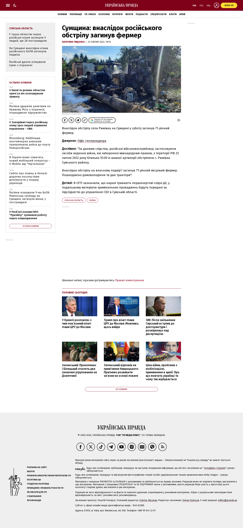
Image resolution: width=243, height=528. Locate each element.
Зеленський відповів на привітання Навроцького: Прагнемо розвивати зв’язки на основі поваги (121, 370)
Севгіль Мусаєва (148, 500)
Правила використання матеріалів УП (49, 475)
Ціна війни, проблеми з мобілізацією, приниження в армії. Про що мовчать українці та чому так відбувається (162, 372)
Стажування (34, 496)
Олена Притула (190, 500)
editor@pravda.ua (227, 500)
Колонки (104, 14)
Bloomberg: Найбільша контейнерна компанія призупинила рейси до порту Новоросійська (29, 143)
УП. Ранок (90, 14)
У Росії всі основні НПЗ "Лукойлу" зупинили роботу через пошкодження (28, 215)
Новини (62, 14)
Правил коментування (129, 280)
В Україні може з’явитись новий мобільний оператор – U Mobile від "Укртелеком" (29, 160)
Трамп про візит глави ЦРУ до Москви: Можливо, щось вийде (121, 323)
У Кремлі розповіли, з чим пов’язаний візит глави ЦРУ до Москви (77, 323)
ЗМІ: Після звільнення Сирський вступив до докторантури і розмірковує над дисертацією (160, 327)
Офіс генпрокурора (92, 141)
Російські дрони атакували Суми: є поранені (27, 63)
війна (92, 200)
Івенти (129, 14)
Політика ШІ (34, 479)
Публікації (76, 14)
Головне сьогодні (74, 292)
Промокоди (34, 500)
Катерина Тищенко (73, 42)
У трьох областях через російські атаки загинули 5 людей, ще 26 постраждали (28, 37)
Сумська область (73, 200)
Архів (182, 14)
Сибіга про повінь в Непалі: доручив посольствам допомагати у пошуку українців (28, 178)
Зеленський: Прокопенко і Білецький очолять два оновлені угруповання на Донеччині (79, 370)
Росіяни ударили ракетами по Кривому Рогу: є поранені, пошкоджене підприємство (30, 109)
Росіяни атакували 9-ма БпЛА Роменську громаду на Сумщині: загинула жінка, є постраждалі (29, 197)
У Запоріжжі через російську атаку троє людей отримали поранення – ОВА (28, 125)
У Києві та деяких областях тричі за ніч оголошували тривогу (27, 93)
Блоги (173, 14)
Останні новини (20, 82)
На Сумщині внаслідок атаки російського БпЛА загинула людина (28, 51)
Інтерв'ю (117, 14)
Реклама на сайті (37, 467)
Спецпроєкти (158, 14)
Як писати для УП (37, 492)
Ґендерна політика (38, 484)
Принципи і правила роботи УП (45, 488)
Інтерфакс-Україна (214, 468)
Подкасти (142, 14)
